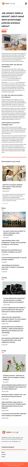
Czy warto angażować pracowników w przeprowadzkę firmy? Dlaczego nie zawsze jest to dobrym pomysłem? (13, 309)
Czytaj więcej (5, 203)
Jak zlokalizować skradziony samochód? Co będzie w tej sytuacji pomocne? (13, 267)
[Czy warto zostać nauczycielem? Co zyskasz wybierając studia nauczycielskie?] (14, 220)
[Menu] (26, 4)
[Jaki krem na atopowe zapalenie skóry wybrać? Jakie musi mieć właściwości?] (14, 173)
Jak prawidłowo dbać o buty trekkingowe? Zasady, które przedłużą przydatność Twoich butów (14, 242)
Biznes (3, 452)
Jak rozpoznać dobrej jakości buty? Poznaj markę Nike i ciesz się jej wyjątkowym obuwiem (13, 340)
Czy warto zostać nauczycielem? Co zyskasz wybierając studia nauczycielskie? (14, 233)
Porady (4, 31)
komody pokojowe (12, 82)
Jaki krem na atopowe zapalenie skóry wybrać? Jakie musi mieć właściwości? (12, 186)
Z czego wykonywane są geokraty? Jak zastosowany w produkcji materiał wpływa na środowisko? (14, 300)
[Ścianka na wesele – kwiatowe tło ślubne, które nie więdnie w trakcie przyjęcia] (14, 363)
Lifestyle (4, 454)
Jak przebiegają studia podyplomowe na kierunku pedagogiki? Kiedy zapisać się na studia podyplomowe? (14, 387)
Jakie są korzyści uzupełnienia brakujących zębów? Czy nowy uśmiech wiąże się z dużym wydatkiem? (14, 319)
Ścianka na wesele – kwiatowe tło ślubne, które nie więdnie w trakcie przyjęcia (14, 377)
